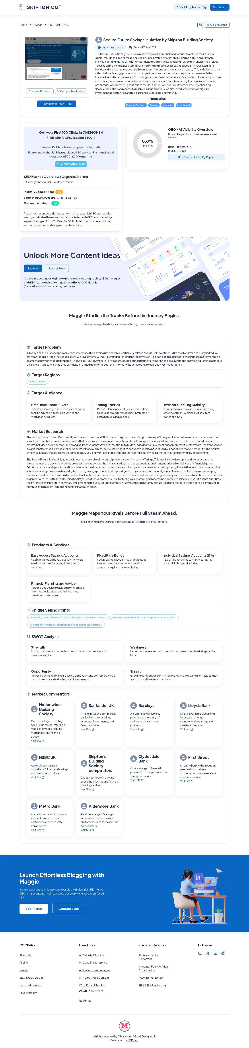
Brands (38, 24)
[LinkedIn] (215, 953)
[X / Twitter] (208, 953)
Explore (33, 268)
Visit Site (36, 740)
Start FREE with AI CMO (71, 164)
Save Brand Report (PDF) (58, 103)
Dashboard (220, 7)
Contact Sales (69, 909)
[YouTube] (200, 953)
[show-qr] (200, 25)
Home (23, 24)
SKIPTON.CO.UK (112, 47)
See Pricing (34, 909)
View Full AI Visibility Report (199, 157)
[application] (147, 143)
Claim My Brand (218, 24)
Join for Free (57, 268)
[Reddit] (223, 953)
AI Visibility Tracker (189, 7)
